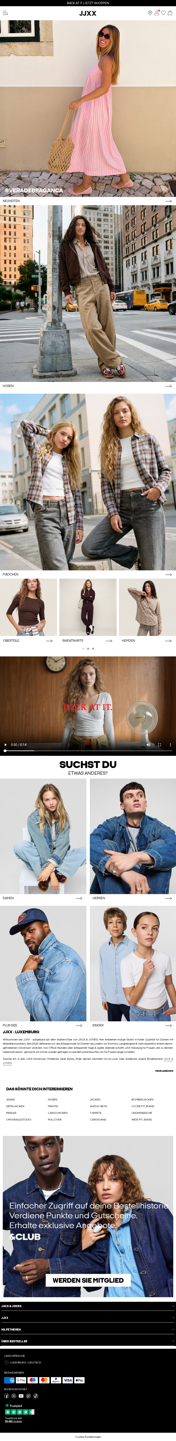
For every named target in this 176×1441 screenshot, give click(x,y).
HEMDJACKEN (15, 1106)
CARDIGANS (98, 1119)
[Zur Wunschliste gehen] (163, 14)
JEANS (10, 1099)
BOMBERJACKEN (143, 1099)
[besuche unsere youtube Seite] (21, 1397)
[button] (88, 1362)
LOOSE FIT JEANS (143, 1106)
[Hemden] (147, 607)
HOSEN (52, 1099)
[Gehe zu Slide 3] (93, 649)
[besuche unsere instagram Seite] (13, 1397)
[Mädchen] (88, 482)
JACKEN (95, 1099)
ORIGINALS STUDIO (18, 1119)
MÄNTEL (53, 1106)
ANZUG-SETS (98, 1106)
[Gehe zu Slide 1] (83, 649)
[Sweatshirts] (87, 607)
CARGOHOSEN (58, 1113)
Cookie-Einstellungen (88, 1436)
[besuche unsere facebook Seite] (6, 1397)
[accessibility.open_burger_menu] (5, 13)
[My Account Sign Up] (88, 1216)
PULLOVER (55, 1119)
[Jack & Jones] (88, 15)
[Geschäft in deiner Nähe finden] (150, 14)
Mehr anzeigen (164, 1071)
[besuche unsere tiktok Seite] (35, 1397)
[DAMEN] (43, 836)
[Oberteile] (28, 607)
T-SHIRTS (95, 1113)
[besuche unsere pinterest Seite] (28, 1397)
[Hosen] (88, 293)
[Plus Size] (43, 963)
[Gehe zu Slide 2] (88, 649)
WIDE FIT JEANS (142, 1119)
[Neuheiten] (88, 108)
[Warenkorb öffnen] (170, 13)
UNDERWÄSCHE (142, 1113)
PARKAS (11, 1113)
